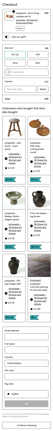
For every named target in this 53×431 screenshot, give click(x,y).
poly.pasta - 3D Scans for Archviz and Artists (27, 21)
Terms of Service (17, 416)
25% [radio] (37, 63)
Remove (20, 28)
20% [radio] (15, 63)
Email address (12, 330)
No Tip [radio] (15, 54)
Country (9, 357)
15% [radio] (38, 54)
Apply (43, 89)
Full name (10, 344)
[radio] (26, 394)
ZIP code (9, 370)
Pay (26, 403)
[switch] (7, 36)
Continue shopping (26, 425)
